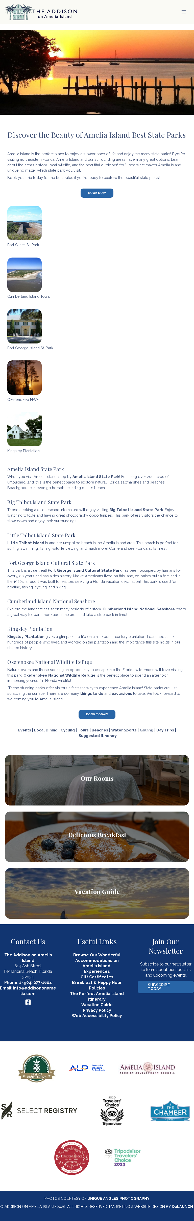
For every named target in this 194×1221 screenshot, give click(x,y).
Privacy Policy (97, 1010)
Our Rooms (97, 778)
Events (24, 730)
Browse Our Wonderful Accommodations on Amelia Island (96, 961)
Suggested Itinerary (98, 735)
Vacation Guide (97, 891)
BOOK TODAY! (97, 714)
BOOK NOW (97, 193)
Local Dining (46, 730)
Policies (97, 988)
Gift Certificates (97, 977)
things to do (91, 693)
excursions (122, 693)
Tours (83, 730)
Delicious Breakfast (97, 835)
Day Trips (165, 730)
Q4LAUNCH (182, 1206)
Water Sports (124, 730)
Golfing (146, 730)
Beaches (100, 730)
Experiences (97, 971)
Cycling (68, 730)
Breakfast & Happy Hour (97, 982)
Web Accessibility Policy (97, 1015)
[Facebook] (28, 1002)
